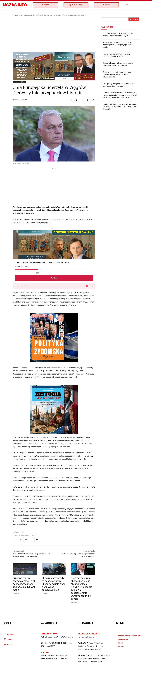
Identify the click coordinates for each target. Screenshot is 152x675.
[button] (127, 5)
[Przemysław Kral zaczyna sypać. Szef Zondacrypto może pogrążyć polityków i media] (25, 569)
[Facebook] (71, 100)
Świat (35, 15)
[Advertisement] (54, 34)
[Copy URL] (92, 100)
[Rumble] (5, 645)
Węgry (34, 535)
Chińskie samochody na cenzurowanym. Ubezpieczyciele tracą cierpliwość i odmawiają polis (53, 584)
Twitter (9, 639)
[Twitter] (76, 100)
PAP (22, 532)
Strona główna (17, 15)
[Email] (82, 100)
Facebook (10, 634)
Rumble (10, 645)
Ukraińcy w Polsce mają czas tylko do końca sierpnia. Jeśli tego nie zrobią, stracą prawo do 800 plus (119, 106)
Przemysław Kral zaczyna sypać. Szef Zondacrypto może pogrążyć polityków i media (24, 584)
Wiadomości (28, 15)
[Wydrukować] (87, 100)
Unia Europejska (24, 535)
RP (26, 100)
